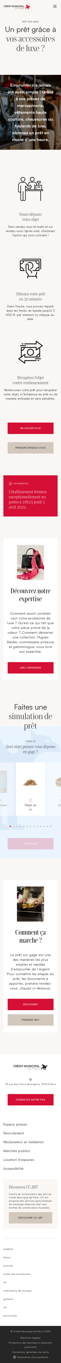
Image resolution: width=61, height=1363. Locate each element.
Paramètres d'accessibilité (32, 1357)
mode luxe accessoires (16, 1273)
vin (5, 1307)
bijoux (6, 1257)
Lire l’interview (30, 667)
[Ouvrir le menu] (55, 6)
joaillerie (8, 1248)
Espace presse (15, 1124)
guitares (8, 1299)
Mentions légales (30, 1337)
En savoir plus (30, 428)
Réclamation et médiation (23, 1142)
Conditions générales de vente (30, 1352)
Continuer (30, 843)
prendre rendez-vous (30, 447)
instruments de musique (17, 1290)
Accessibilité (13, 1168)
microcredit (10, 1315)
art (5, 1282)
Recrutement (13, 1133)
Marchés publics (16, 1151)
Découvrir (30, 1004)
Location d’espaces (18, 1159)
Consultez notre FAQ (34, 1100)
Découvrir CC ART (35, 1218)
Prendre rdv (30, 1019)
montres (8, 1265)
